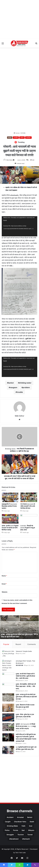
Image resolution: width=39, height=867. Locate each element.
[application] (19, 226)
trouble (20, 392)
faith (23, 826)
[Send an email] (13, 160)
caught (7, 822)
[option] (19, 627)
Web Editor (9, 160)
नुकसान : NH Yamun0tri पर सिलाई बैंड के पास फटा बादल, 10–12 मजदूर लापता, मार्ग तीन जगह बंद (26, 726)
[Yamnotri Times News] (19, 43)
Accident (10, 817)
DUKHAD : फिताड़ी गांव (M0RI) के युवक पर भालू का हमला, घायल (27, 527)
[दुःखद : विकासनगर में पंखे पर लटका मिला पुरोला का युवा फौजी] (8, 708)
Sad (23, 830)
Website (4, 592)
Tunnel (29, 834)
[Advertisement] (19, 19)
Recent (18, 644)
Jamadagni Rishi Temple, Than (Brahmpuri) (25, 662)
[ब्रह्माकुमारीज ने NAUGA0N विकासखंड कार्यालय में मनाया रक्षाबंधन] (10, 497)
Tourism (21, 834)
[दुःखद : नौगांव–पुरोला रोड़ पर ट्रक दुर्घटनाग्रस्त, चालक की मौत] (8, 717)
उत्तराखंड (23, 133)
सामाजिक (28, 137)
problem (26, 387)
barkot (11, 383)
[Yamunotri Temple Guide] (8, 654)
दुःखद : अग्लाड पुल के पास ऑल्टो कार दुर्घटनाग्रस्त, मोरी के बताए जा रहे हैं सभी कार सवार (19, 635)
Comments (31, 644)
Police (7, 830)
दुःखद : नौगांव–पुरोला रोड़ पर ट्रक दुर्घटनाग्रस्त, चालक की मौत (25, 715)
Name (4, 576)
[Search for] (36, 44)
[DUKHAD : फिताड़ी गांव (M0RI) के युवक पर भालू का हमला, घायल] (28, 519)
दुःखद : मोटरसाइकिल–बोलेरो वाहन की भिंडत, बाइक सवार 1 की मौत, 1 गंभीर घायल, (26, 686)
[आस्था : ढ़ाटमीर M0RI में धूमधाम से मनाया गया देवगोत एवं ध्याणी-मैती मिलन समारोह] (10, 519)
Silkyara (31, 830)
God (30, 826)
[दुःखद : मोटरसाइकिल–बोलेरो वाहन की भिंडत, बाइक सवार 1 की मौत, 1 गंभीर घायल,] (8, 687)
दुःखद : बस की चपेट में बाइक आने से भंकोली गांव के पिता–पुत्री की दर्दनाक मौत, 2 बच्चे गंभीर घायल (25, 676)
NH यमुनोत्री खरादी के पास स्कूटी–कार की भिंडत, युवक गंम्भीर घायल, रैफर (26, 748)
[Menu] (3, 44)
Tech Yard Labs (20, 852)
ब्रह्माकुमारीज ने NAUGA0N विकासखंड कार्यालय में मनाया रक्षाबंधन (9, 506)
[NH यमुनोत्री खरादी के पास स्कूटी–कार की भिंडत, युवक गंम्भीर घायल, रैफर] (8, 750)
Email (4, 584)
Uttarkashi (26, 839)
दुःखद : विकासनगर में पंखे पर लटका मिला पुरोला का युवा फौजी (25, 705)
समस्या (22, 137)
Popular (6, 644)
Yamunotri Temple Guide (24, 651)
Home (17, 133)
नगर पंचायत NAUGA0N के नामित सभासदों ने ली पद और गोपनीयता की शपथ (27, 506)
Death (32, 822)
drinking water (25, 383)
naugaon (13, 387)
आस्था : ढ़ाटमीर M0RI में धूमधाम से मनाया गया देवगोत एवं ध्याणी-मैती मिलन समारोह (10, 527)
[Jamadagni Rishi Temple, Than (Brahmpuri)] (8, 665)
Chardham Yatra (20, 822)
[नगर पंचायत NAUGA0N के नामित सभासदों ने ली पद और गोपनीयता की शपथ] (28, 497)
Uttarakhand (13, 839)
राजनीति (16, 137)
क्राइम (9, 137)
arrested (20, 817)
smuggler (10, 834)
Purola (15, 830)
